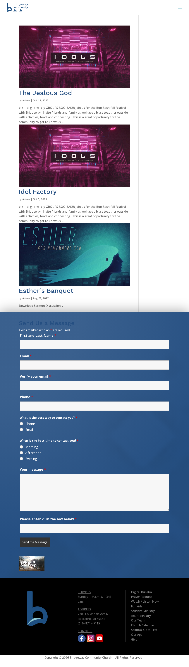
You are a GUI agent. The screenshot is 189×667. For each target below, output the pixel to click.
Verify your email (35, 376)
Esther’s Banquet (46, 291)
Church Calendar (142, 625)
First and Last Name (38, 335)
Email (26, 356)
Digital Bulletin (141, 592)
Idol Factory (38, 192)
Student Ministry (143, 611)
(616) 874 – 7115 (89, 623)
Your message (33, 469)
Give (134, 639)
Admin (26, 100)
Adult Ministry (141, 616)
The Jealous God (45, 93)
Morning (31, 447)
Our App (136, 635)
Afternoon (33, 453)
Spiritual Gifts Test (144, 630)
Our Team (138, 620)
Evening (31, 459)
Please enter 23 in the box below (48, 519)
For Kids (136, 606)
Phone (26, 397)
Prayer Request (141, 597)
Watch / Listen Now (145, 601)
